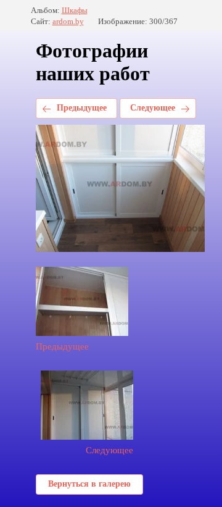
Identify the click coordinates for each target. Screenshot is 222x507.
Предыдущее (82, 107)
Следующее (152, 107)
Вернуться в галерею (89, 483)
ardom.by (68, 21)
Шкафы (75, 10)
